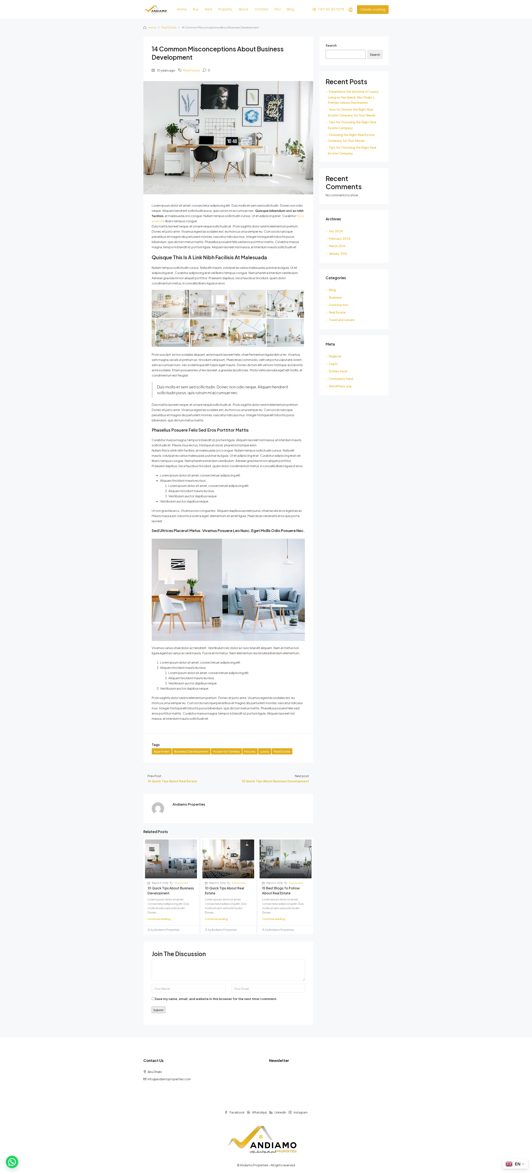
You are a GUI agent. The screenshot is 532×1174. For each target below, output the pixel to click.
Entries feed (338, 371)
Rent (208, 9)
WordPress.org (340, 386)
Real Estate (169, 27)
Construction (338, 305)
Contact (261, 9)
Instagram (300, 1112)
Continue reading (159, 919)
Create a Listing (372, 9)
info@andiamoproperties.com (169, 1079)
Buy (196, 9)
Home (182, 9)
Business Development (191, 751)
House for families (226, 751)
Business (335, 297)
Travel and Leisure (342, 320)
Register (335, 356)
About (243, 9)
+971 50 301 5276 (330, 9)
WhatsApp (259, 1112)
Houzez (250, 751)
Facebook (237, 1112)
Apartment (162, 751)
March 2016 (337, 246)
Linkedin (280, 1112)
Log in (333, 363)
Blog (290, 9)
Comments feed (341, 378)
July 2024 (336, 231)
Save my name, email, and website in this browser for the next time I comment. (216, 999)
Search (331, 45)
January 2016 (338, 253)
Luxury (264, 751)
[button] (12, 1162)
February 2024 (339, 238)
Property (225, 9)
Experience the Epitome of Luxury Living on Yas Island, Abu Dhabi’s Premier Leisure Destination (353, 96)
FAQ (278, 9)
